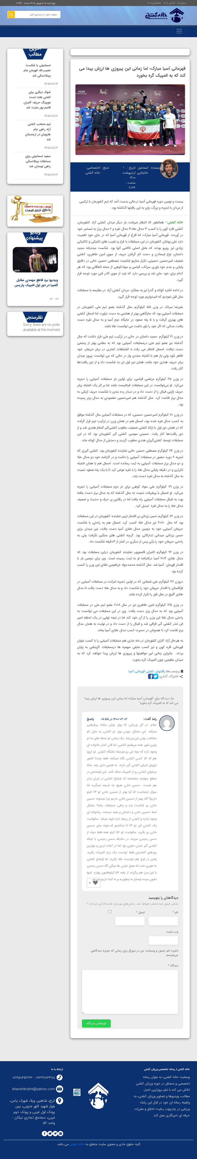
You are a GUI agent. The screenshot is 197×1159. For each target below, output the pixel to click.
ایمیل (140, 912)
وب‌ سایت (172, 932)
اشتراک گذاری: (168, 676)
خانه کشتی (77, 1144)
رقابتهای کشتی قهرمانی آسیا (147, 671)
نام (175, 912)
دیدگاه (173, 966)
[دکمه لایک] (95, 882)
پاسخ (90, 719)
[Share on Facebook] (150, 676)
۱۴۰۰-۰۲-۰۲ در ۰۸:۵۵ (114, 719)
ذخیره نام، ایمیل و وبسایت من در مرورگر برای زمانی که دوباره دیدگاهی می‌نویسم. (134, 953)
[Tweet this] (155, 676)
